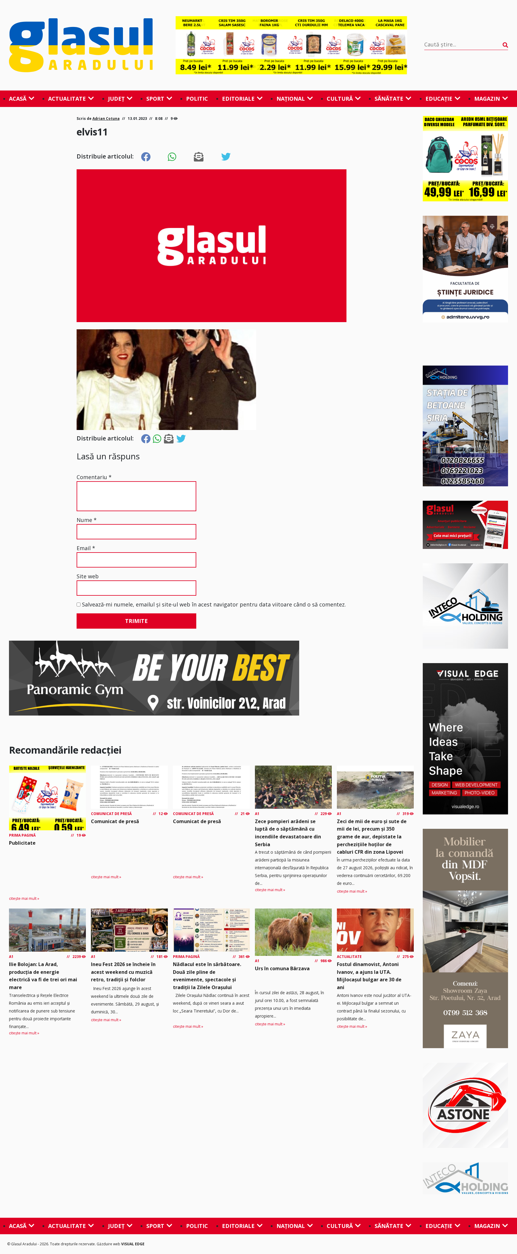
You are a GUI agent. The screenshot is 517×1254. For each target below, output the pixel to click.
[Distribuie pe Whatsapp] (172, 157)
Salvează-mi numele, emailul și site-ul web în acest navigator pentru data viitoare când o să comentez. (214, 604)
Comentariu (94, 477)
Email (86, 548)
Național (290, 98)
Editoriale (238, 98)
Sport (155, 98)
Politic (197, 98)
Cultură (340, 98)
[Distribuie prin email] (198, 157)
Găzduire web (109, 1244)
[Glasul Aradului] (84, 45)
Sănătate (389, 98)
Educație (438, 98)
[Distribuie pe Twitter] (226, 157)
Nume (87, 519)
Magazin (487, 98)
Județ (116, 98)
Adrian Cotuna (106, 118)
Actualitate (67, 98)
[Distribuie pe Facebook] (145, 157)
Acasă (17, 98)
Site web (88, 576)
